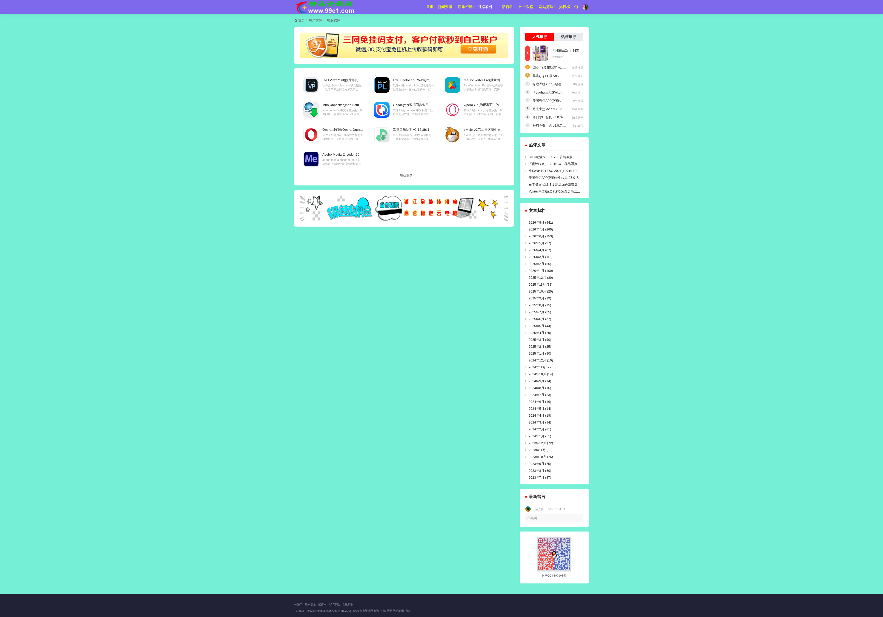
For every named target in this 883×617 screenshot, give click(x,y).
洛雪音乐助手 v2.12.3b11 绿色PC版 (418, 129)
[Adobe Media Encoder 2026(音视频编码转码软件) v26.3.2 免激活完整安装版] (311, 159)
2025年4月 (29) (540, 333)
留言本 (322, 604)
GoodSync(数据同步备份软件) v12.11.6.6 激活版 (428, 105)
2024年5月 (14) (540, 408)
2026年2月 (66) (540, 264)
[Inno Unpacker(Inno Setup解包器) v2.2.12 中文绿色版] (311, 110)
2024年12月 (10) (541, 360)
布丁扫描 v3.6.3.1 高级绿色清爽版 (553, 184)
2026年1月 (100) (541, 271)
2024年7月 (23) (540, 395)
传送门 (298, 604)
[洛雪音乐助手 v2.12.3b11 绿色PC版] (382, 134)
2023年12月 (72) (541, 443)
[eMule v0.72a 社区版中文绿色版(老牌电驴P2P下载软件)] (452, 134)
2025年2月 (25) (540, 346)
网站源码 (546, 7)
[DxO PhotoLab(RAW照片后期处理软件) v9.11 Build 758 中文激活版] (382, 85)
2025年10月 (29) (541, 291)
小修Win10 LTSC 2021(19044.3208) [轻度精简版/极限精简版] (573, 171)
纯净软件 (485, 7)
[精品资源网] (324, 7)
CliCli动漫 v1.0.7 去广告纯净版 (551, 157)
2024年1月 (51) (540, 436)
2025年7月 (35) (540, 312)
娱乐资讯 (465, 7)
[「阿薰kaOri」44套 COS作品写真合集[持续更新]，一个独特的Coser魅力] (540, 53)
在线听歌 (347, 604)
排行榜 (564, 7)
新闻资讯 (445, 7)
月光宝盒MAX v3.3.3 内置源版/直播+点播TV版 (566, 109)
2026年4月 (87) (540, 250)
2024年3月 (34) (540, 422)
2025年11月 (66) (541, 284)
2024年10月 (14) (541, 374)
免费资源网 (366, 610)
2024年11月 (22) (541, 367)
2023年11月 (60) (541, 450)
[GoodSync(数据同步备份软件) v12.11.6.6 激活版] (382, 110)
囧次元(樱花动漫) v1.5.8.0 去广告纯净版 (561, 67)
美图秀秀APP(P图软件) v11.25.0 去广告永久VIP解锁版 (568, 177)
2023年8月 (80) (540, 470)
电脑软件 (333, 20)
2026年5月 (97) (540, 243)
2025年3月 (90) (540, 339)
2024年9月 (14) (540, 381)
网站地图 (398, 610)
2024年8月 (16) (540, 388)
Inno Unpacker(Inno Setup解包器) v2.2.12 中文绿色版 (361, 105)
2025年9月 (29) (540, 298)
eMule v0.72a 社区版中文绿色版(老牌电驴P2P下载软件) (504, 129)
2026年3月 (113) (541, 257)
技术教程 (526, 7)
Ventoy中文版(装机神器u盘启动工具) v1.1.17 (561, 191)
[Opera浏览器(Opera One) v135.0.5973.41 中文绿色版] (311, 134)
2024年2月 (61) (540, 429)
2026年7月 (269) (541, 229)
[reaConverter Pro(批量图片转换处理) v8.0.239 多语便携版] (452, 85)
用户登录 (310, 604)
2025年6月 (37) (540, 319)
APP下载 (334, 604)
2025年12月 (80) (541, 277)
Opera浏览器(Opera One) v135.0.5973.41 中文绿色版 (361, 129)
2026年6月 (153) (541, 236)
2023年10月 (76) (541, 457)
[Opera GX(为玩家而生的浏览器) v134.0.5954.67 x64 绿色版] (452, 110)
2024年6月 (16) (540, 402)
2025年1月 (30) (540, 353)
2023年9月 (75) (540, 464)
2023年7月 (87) (540, 477)
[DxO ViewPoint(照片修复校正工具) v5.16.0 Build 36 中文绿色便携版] (311, 85)
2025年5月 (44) (540, 326)
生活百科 (505, 7)
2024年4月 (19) (540, 415)
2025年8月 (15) (540, 305)
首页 (429, 7)
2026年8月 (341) (541, 222)
